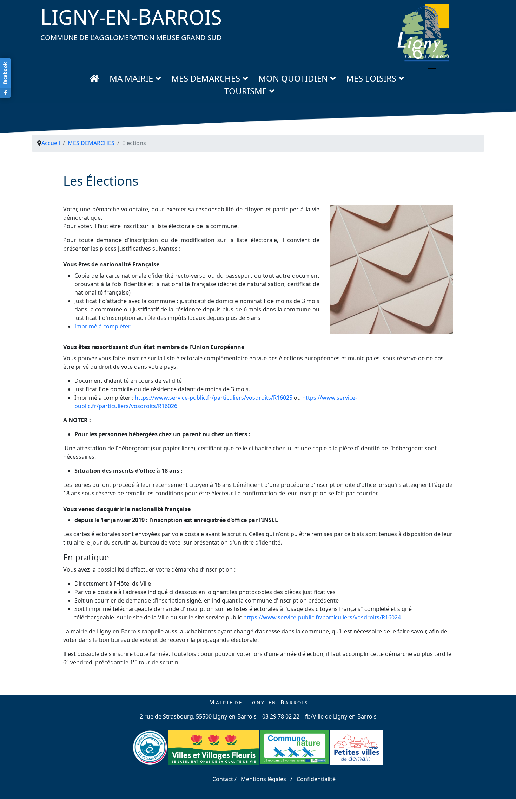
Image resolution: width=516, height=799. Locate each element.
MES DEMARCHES (205, 78)
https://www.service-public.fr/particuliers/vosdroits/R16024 (322, 617)
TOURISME (245, 91)
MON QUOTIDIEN (293, 78)
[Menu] (432, 68)
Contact (223, 779)
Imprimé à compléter (102, 326)
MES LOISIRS (371, 78)
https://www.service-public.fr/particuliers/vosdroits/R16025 (213, 397)
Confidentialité (316, 779)
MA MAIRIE (131, 78)
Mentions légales (263, 779)
